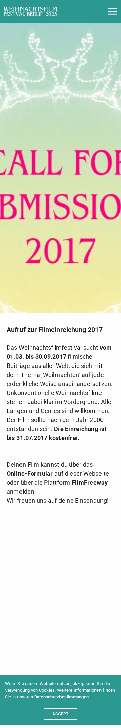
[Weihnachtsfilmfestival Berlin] (30, 11)
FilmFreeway (90, 482)
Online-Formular (30, 473)
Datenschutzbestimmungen (61, 696)
